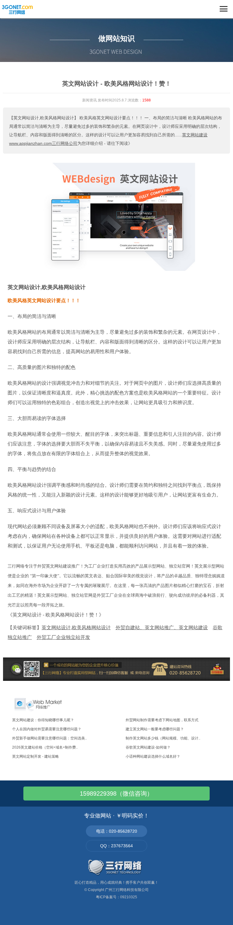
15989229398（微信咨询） (116, 793)
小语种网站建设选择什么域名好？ (153, 756)
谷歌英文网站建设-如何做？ (148, 747)
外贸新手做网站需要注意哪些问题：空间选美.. (49, 738)
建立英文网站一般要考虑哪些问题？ (155, 729)
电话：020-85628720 (116, 831)
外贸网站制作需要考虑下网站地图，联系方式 (162, 720)
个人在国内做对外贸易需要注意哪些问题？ (46, 729)
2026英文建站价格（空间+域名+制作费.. (45, 747)
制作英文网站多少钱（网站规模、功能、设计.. (163, 738)
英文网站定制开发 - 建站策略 (35, 756)
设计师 (15, 341)
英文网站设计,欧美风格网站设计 (47, 287)
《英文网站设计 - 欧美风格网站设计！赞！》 (56, 614)
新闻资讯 (89, 100)
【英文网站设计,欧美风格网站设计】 (43, 117)
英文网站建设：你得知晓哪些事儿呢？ (43, 720)
